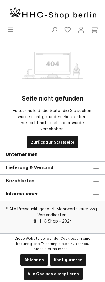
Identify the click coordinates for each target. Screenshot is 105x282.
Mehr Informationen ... (52, 249)
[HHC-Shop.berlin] (52, 13)
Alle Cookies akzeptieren (53, 273)
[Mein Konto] (81, 29)
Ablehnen (34, 259)
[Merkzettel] (67, 29)
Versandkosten (51, 214)
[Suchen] (54, 29)
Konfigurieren (68, 259)
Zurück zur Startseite (53, 142)
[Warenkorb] (94, 29)
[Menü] (10, 29)
